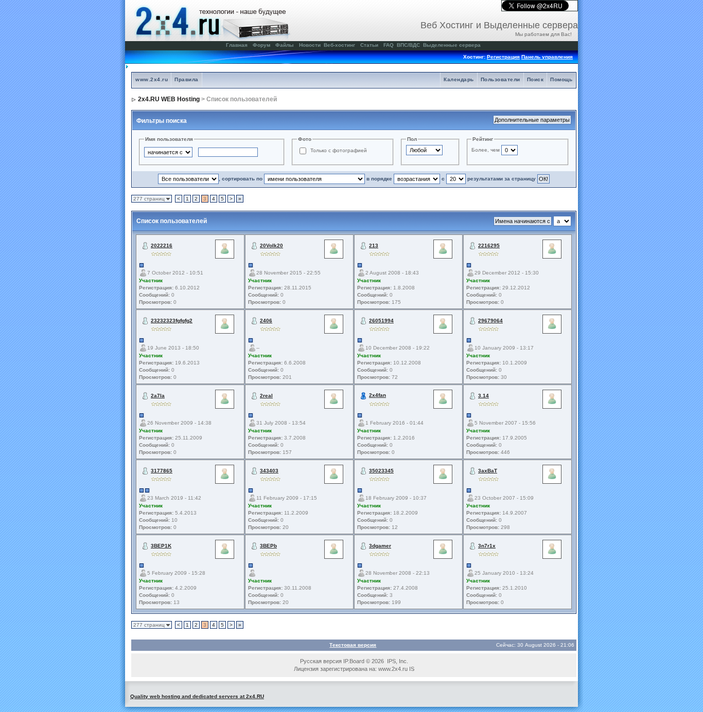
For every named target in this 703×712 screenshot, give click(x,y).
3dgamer (380, 546)
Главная (237, 45)
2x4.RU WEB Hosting (169, 99)
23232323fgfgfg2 (171, 320)
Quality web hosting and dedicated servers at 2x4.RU (197, 696)
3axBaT (487, 470)
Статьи (369, 45)
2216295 (489, 245)
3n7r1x (487, 546)
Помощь (561, 79)
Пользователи (500, 79)
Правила (186, 79)
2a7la (158, 395)
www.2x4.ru (151, 79)
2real (266, 395)
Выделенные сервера (452, 45)
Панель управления (547, 57)
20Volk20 (271, 245)
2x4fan (377, 395)
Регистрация (503, 57)
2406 (266, 320)
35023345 (381, 470)
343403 (269, 470)
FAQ (388, 45)
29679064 (490, 320)
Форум (261, 45)
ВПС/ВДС (408, 45)
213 (373, 245)
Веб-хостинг (339, 45)
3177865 (161, 470)
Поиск (535, 79)
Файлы (284, 45)
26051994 (381, 320)
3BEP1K (161, 546)
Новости (310, 45)
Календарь (459, 79)
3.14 (483, 395)
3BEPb (268, 546)
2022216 (161, 245)
